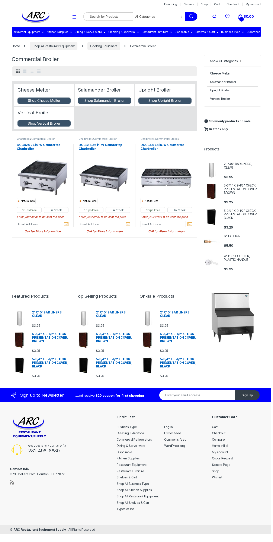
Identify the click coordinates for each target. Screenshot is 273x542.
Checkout (233, 4)
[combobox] (108, 16)
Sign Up (247, 395)
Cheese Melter (220, 73)
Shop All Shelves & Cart (133, 502)
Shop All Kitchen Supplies (134, 490)
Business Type (230, 32)
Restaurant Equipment (26, 32)
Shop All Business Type (133, 483)
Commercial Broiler (42, 138)
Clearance (253, 32)
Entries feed (172, 433)
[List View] (31, 71)
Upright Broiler (220, 90)
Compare (218, 439)
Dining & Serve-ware (88, 32)
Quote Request (222, 458)
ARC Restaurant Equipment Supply (40, 529)
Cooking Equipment (103, 46)
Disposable (182, 32)
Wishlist (217, 477)
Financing (170, 4)
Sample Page (221, 464)
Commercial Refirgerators (134, 439)
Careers (189, 4)
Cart (217, 4)
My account (253, 4)
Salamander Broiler (223, 82)
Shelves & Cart (205, 32)
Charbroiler (23, 138)
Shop (204, 4)
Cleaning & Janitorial (121, 32)
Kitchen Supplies (57, 32)
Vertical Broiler (220, 99)
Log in (168, 427)
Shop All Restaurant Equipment (54, 46)
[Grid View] (18, 71)
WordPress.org (174, 445)
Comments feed (175, 439)
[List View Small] (39, 71)
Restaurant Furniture (155, 32)
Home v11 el (220, 445)
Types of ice (125, 509)
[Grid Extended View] (24, 71)
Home (16, 46)
